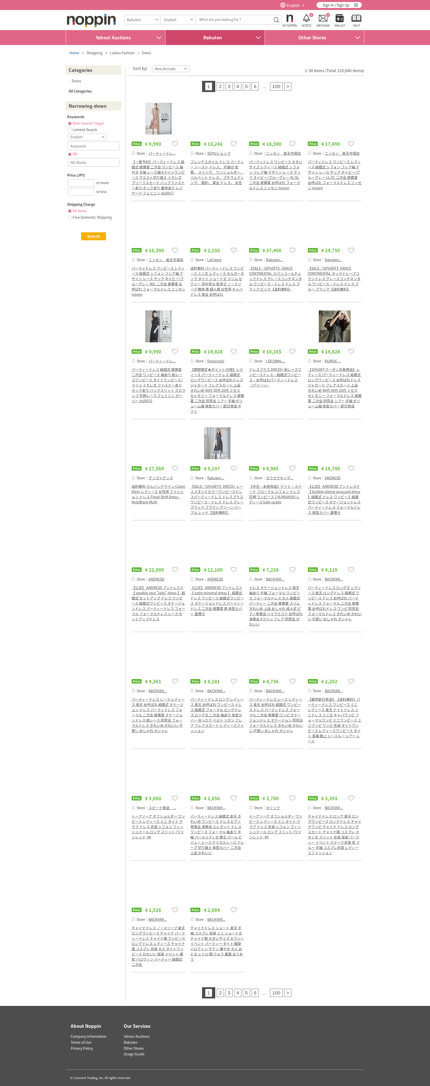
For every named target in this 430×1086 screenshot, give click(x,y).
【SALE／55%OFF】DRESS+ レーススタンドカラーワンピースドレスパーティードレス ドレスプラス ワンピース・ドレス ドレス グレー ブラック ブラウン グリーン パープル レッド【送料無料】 (217, 499)
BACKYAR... (275, 579)
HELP (356, 25)
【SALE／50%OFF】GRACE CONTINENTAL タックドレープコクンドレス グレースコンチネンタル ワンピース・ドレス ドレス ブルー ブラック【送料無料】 (334, 279)
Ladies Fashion (122, 52)
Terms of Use (81, 1042)
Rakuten (212, 37)
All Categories (80, 91)
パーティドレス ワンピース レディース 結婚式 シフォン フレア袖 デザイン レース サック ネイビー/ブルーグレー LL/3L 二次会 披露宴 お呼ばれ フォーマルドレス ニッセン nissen (335, 174)
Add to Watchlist (175, 144)
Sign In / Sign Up (336, 4)
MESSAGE (323, 25)
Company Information (89, 1036)
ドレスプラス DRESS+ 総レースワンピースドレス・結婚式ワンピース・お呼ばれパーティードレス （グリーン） (275, 377)
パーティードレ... (162, 153)
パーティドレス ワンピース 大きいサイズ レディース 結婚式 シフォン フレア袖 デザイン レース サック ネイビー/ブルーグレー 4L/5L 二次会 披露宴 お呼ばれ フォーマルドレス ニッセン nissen (275, 174)
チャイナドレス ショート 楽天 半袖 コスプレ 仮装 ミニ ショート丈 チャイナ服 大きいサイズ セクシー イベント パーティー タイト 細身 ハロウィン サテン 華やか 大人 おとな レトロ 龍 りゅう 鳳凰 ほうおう (217, 943)
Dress (146, 52)
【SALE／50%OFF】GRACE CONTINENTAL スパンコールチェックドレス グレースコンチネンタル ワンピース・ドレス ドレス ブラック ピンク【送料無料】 (275, 279)
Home (74, 52)
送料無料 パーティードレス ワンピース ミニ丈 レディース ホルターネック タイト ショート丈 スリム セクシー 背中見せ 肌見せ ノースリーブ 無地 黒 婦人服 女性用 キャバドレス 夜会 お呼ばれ (217, 281)
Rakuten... (274, 259)
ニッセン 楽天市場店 (283, 153)
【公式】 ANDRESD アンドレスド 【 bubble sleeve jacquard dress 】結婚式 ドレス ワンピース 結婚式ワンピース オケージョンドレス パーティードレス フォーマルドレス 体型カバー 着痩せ (334, 499)
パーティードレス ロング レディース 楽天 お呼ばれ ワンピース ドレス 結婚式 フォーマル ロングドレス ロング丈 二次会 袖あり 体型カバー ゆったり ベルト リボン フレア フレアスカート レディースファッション (217, 715)
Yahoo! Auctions (113, 37)
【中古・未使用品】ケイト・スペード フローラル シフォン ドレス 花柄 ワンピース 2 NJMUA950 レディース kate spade (275, 494)
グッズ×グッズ (161, 477)
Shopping (95, 52)
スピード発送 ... (162, 807)
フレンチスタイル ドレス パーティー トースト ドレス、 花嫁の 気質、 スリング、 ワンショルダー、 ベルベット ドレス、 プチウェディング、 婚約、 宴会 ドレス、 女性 (217, 172)
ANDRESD (333, 477)
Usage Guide (134, 1053)
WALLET (339, 25)
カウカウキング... (279, 477)
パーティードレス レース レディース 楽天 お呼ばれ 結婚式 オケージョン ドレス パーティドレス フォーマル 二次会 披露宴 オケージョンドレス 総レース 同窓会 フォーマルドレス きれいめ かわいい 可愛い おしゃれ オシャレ (158, 715)
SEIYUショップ (218, 153)
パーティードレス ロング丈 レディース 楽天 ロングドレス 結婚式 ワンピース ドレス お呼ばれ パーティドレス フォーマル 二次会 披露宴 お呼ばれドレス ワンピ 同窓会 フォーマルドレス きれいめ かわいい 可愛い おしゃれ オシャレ (335, 603)
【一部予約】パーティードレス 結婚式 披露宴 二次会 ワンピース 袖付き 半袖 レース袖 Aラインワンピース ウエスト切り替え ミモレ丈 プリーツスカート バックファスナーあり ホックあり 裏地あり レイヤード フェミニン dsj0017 (158, 177)
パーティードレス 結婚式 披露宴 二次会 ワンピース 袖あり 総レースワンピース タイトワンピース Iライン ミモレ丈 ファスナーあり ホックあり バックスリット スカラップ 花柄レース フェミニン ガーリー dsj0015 (158, 385)
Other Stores (312, 37)
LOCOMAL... (275, 360)
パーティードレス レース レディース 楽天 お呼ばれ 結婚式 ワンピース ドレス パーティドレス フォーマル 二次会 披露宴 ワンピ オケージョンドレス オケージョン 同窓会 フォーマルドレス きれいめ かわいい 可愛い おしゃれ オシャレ (276, 715)
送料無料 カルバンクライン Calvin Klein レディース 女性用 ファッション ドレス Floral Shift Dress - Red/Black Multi (158, 494)
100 (276, 86)
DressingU (215, 360)
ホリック (273, 807)
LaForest (214, 259)
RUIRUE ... (333, 360)
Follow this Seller (133, 153)
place (91, 20)
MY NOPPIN (289, 25)
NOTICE (306, 25)
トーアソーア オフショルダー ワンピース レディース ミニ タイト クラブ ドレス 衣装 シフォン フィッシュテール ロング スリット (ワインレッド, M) (158, 826)
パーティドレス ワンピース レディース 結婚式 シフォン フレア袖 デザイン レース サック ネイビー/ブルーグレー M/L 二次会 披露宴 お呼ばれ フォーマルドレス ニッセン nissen (158, 281)
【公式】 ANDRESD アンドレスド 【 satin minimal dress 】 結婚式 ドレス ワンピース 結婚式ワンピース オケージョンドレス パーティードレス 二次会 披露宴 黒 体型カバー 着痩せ (217, 600)
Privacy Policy (82, 1048)
